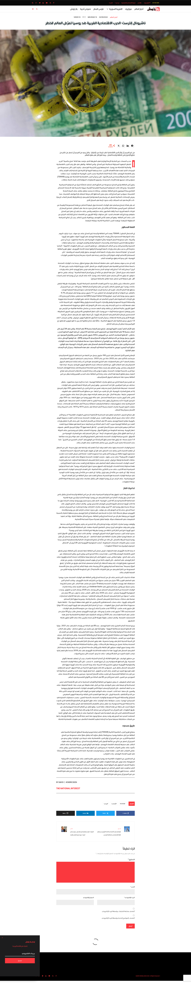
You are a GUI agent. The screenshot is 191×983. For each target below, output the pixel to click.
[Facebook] (53, 3)
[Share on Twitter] (119, 146)
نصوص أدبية (85, 9)
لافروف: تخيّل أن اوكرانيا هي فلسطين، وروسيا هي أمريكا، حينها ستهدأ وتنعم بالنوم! (82, 832)
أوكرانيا (114, 803)
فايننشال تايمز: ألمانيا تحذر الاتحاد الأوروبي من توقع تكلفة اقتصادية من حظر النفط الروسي (109, 832)
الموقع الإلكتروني (88, 897)
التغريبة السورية (115, 9)
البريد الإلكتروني (129, 897)
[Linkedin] (43, 3)
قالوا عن (139, 3)
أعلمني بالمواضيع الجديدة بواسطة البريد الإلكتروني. (118, 918)
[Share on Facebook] (132, 146)
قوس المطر (98, 9)
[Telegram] (39, 3)
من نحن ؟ (117, 3)
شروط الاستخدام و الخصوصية (128, 3)
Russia (122, 803)
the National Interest (68, 788)
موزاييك (128, 9)
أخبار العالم (138, 9)
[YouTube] (47, 3)
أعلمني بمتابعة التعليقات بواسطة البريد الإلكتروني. (118, 911)
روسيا (105, 803)
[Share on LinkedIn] (128, 146)
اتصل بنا (111, 3)
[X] (50, 3)
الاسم (132, 887)
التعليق (131, 859)
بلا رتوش (73, 9)
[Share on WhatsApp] (123, 146)
